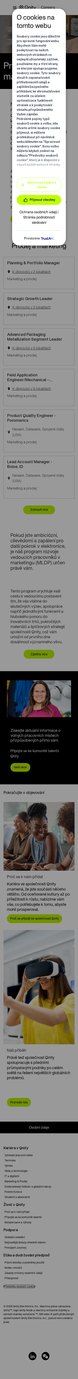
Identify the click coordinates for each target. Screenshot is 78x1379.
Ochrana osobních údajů (38, 212)
